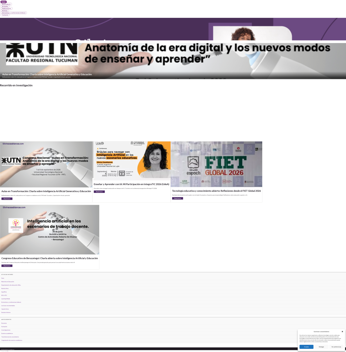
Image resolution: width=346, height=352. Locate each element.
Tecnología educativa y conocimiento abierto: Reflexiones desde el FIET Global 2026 (216, 190)
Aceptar (306, 347)
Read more (7, 198)
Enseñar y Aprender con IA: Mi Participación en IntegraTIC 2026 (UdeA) (131, 184)
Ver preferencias (336, 347)
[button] (342, 331)
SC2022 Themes (13, 351)
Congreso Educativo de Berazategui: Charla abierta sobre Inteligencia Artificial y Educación (49, 258)
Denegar (321, 347)
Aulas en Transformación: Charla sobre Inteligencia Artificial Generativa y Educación (46, 191)
